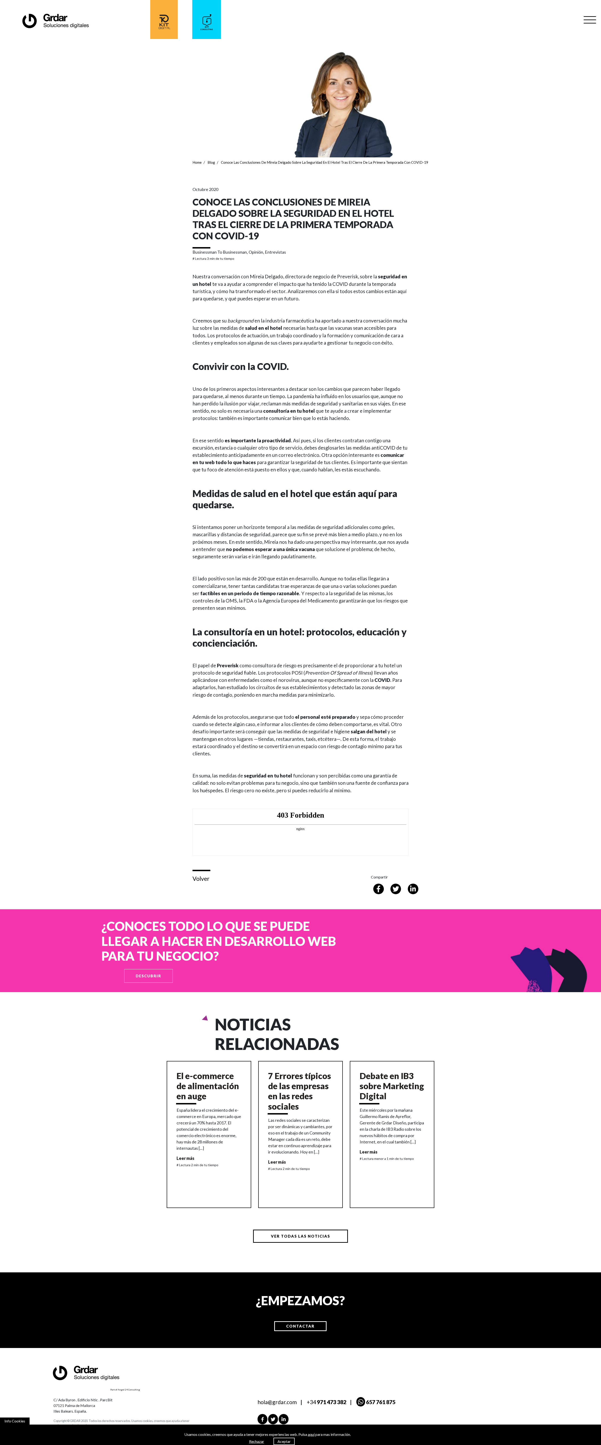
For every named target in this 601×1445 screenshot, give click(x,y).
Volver (201, 878)
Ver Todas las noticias (300, 1236)
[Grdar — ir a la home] (55, 20)
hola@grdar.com (277, 1402)
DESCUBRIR (148, 976)
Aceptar (284, 1441)
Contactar (300, 1326)
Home (197, 162)
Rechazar (256, 1441)
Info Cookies (14, 1421)
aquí (311, 1434)
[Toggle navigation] (590, 20)
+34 (326, 1402)
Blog (211, 162)
